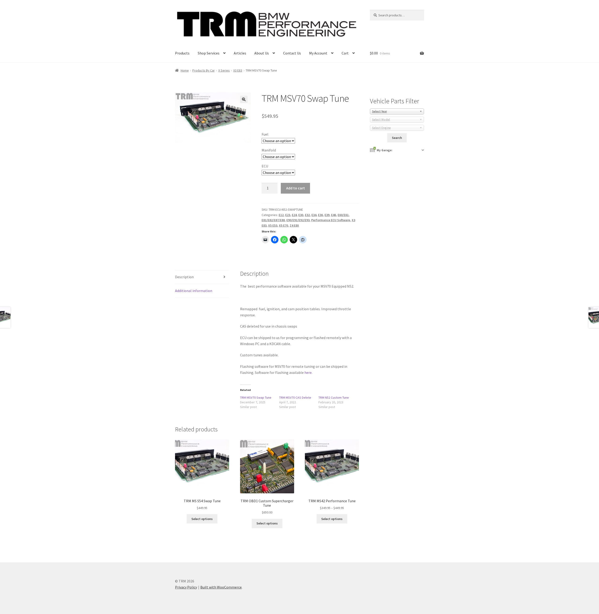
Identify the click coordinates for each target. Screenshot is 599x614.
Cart (345, 53)
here (308, 372)
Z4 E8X (294, 225)
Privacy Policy (186, 587)
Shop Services (208, 53)
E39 (327, 215)
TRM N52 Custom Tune (333, 397)
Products (182, 53)
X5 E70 (283, 225)
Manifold (269, 150)
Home (185, 70)
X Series (224, 70)
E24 (294, 215)
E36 (320, 215)
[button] (244, 99)
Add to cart (295, 188)
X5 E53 (272, 225)
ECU (265, 166)
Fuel (265, 134)
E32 (307, 215)
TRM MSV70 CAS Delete (295, 397)
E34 (313, 215)
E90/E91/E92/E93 (298, 220)
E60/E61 (343, 215)
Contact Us (292, 53)
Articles (240, 53)
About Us (261, 53)
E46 (333, 215)
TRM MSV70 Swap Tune (255, 397)
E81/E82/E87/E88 (273, 220)
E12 (281, 215)
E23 (287, 215)
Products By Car (203, 70)
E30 (300, 215)
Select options (202, 519)
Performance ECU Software (330, 220)
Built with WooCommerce (221, 587)
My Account (318, 53)
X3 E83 (237, 70)
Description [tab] (184, 276)
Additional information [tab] (193, 290)
